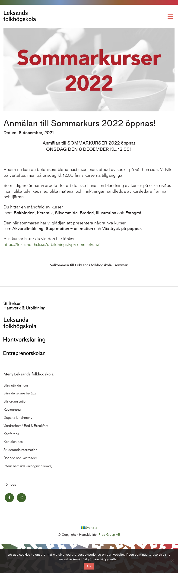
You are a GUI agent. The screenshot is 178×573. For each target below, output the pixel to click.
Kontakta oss (13, 442)
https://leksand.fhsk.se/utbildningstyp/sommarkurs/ (51, 244)
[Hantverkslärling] (24, 339)
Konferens (11, 434)
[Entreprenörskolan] (24, 353)
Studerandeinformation (20, 450)
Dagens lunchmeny (17, 418)
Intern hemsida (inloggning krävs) (27, 466)
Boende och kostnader (20, 458)
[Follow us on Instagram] (21, 497)
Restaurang (12, 409)
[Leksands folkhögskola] (19, 323)
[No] (172, 560)
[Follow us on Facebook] (9, 497)
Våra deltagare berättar (20, 393)
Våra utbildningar (15, 385)
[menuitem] (89, 528)
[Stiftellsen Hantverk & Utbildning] (24, 305)
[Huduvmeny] (171, 16)
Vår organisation (15, 401)
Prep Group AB (109, 535)
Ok (89, 566)
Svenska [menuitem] (91, 528)
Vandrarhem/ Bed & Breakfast (25, 426)
